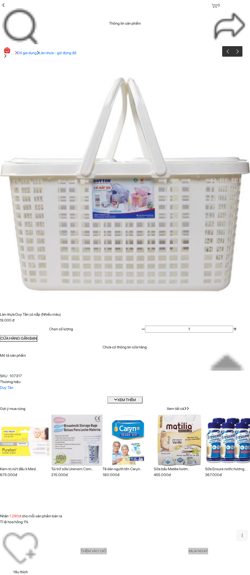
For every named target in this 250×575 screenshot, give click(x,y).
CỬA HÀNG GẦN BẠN (18, 338)
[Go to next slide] (237, 51)
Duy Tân (6, 387)
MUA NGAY (198, 551)
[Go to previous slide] (227, 51)
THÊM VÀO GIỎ (93, 551)
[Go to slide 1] (124, 304)
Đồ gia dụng (27, 53)
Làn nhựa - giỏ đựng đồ (57, 53)
